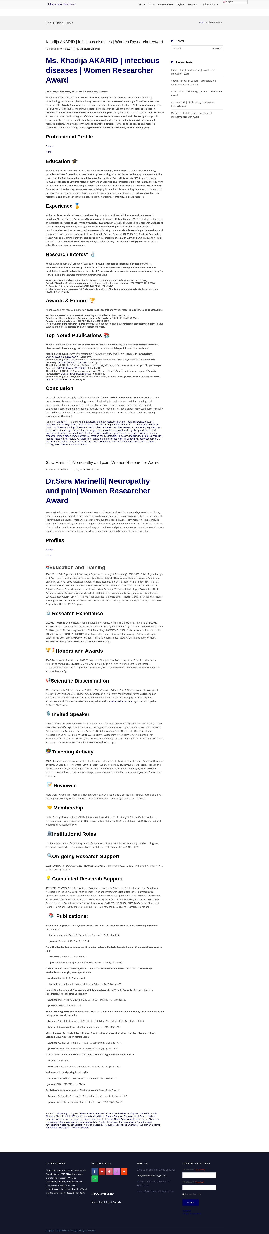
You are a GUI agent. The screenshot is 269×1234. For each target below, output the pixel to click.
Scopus (49, 146)
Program (192, 4)
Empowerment (131, 1116)
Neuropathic (71, 1121)
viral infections (130, 441)
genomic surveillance (104, 430)
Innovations (52, 1119)
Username (193, 1169)
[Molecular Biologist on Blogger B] (124, 1171)
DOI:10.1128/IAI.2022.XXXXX (72, 362)
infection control (98, 435)
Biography (62, 421)
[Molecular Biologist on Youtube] (102, 1171)
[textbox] (105, 740)
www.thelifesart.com (121, 701)
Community (86, 1116)
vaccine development (100, 441)
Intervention (65, 1119)
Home (142, 4)
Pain (95, 1121)
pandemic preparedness (113, 438)
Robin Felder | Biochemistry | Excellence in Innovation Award (193, 71)
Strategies (133, 1124)
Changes (50, 1116)
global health (123, 430)
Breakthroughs (149, 1113)
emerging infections (150, 427)
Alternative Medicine (106, 1113)
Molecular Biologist (62, 4)
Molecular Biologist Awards (106, 1202)
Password (193, 1182)
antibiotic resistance (107, 421)
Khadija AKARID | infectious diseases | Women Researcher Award (104, 41)
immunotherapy (80, 435)
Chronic (60, 1116)
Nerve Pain (119, 1119)
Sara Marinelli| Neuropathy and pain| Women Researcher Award (102, 462)
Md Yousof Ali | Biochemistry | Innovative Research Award (193, 104)
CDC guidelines (113, 424)
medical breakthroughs (150, 435)
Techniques (52, 1127)
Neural (130, 1119)
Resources (109, 1124)
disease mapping (66, 427)
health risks (78, 433)
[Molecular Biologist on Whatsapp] (94, 1178)
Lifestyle (77, 1119)
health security (93, 433)
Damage (118, 1116)
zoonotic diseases (78, 444)
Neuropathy (86, 1121)
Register (180, 4)
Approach (135, 1113)
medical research (55, 438)
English (229, 2)
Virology (50, 444)
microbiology (71, 438)
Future (143, 1116)
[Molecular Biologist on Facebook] (94, 1171)
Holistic (152, 1116)
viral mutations (147, 441)
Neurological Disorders (147, 1119)
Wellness (85, 1127)
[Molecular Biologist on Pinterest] (109, 1171)
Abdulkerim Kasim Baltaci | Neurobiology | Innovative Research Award (193, 82)
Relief (89, 1124)
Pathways (112, 1121)
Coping (109, 1116)
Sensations (121, 1124)
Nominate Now (165, 4)
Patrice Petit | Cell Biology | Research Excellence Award (196, 93)
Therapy (63, 1127)
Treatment (74, 1127)
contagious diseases (147, 424)
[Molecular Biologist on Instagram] (116, 1171)
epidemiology (65, 430)
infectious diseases (118, 435)
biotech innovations (94, 424)
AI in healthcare (87, 421)
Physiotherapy (143, 1121)
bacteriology (63, 424)
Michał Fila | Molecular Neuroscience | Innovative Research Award (191, 115)
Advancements (86, 1113)
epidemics (51, 430)
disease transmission (128, 427)
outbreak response (89, 438)
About (151, 4)
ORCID (49, 152)
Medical (101, 1119)
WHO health (61, 444)
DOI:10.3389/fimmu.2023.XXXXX (62, 356)
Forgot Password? (191, 1213)
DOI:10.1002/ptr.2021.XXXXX (71, 368)
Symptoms (154, 1124)
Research (98, 1124)
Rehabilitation (77, 1124)
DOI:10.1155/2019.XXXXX (58, 379)
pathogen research (149, 438)
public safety (67, 441)
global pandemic (140, 430)
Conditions (98, 1116)
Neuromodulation (55, 1121)
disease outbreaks (85, 427)
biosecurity (77, 424)
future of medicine (82, 430)
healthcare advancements (115, 433)
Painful (102, 1121)
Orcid (49, 555)
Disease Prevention (106, 427)
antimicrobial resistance (131, 421)
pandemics (132, 438)
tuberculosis (81, 441)
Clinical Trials (129, 424)
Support (144, 1124)
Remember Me (193, 1194)
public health (53, 441)
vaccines (116, 441)
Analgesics (123, 1113)
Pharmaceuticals (126, 1121)
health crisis (64, 433)
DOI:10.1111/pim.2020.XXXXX (76, 373)
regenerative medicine (57, 1124)
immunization (64, 435)
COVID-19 (51, 427)
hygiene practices (139, 433)
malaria (133, 435)
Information (209, 4)
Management (89, 1119)
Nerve (110, 1119)
